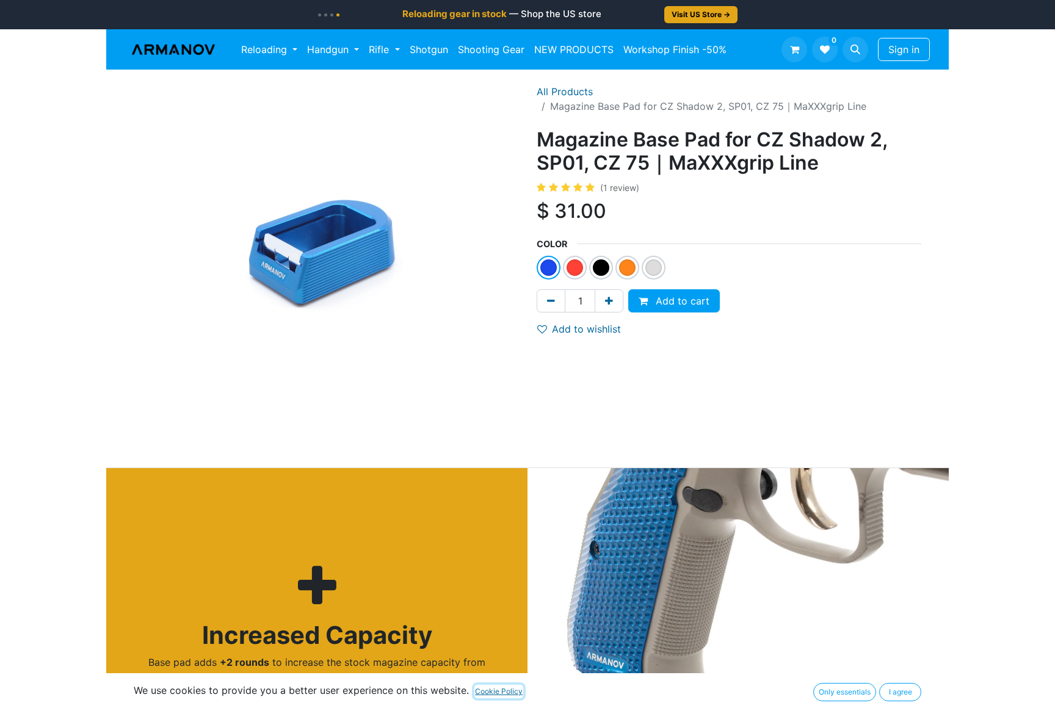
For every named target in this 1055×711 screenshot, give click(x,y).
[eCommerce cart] (794, 49)
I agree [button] (900, 691)
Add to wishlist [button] (586, 329)
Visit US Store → (701, 14)
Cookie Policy (499, 691)
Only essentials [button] (845, 691)
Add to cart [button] (681, 301)
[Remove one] (551, 300)
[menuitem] (269, 49)
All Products (565, 91)
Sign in (903, 49)
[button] (855, 49)
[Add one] (609, 300)
